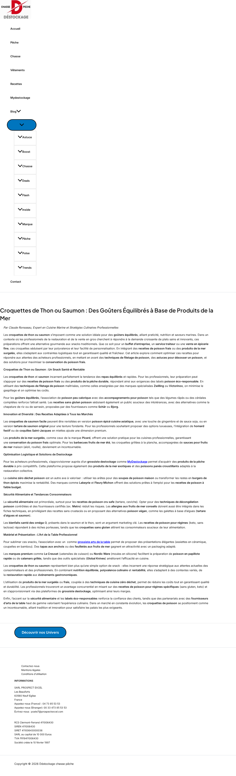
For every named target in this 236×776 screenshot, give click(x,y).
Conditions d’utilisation (33, 673)
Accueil (15, 28)
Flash (25, 195)
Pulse (26, 253)
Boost (26, 151)
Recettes (16, 84)
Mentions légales (30, 669)
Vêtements (17, 70)
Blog (13, 111)
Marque (27, 224)
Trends (27, 267)
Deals (26, 180)
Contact (15, 281)
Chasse (15, 56)
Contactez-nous (30, 666)
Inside (26, 209)
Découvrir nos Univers (40, 632)
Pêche (14, 42)
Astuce (27, 137)
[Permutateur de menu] (21, 125)
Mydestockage (20, 97)
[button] (18, 111)
